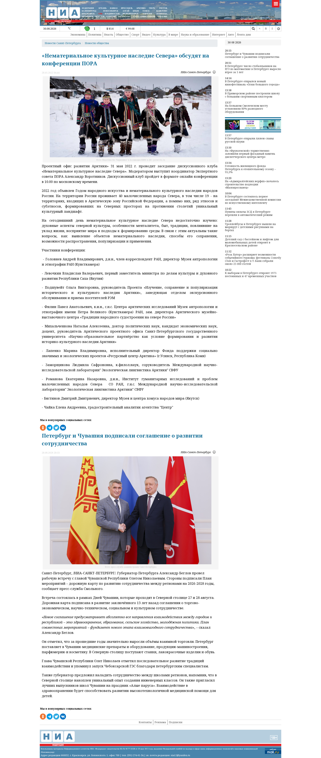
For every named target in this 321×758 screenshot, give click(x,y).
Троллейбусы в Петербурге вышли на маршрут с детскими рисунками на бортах (250, 227)
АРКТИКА (140, 8)
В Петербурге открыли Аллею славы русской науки (249, 140)
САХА (136, 16)
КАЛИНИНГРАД (89, 11)
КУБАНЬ (103, 8)
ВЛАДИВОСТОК (112, 14)
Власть (108, 34)
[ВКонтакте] (266, 28)
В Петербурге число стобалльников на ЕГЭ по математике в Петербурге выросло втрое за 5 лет (253, 69)
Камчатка (161, 14)
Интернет (218, 34)
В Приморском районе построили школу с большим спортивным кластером (252, 95)
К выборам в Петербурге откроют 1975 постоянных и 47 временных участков (250, 275)
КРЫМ (136, 11)
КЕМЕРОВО (161, 11)
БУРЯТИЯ (111, 16)
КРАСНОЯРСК (88, 14)
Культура (159, 34)
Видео (146, 34)
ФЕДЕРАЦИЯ (88, 8)
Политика (94, 34)
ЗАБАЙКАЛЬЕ (124, 16)
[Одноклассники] (272, 28)
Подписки (175, 722)
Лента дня (244, 34)
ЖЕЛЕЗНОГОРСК (130, 14)
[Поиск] (253, 28)
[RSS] (259, 28)
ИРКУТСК (99, 16)
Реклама (160, 722)
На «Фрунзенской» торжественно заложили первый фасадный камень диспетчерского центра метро (250, 154)
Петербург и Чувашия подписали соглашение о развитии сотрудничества (252, 55)
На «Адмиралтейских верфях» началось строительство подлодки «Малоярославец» (252, 184)
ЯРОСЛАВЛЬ (127, 8)
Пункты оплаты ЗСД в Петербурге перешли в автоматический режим (249, 213)
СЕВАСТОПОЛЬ (148, 16)
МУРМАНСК (87, 16)
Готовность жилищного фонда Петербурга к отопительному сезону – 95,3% (250, 169)
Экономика (77, 34)
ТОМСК (146, 11)
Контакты (145, 722)
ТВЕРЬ (152, 8)
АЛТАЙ (126, 11)
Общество (122, 34)
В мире (173, 34)
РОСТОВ (163, 8)
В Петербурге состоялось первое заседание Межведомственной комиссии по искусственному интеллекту (253, 199)
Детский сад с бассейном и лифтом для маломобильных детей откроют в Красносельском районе (252, 242)
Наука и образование (195, 34)
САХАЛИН (162, 16)
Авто (231, 34)
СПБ (100, 14)
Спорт (135, 34)
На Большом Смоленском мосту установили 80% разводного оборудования (246, 109)
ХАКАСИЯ (147, 14)
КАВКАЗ (113, 8)
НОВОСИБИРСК (110, 11)
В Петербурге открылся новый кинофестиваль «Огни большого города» (252, 83)
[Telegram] (278, 28)
